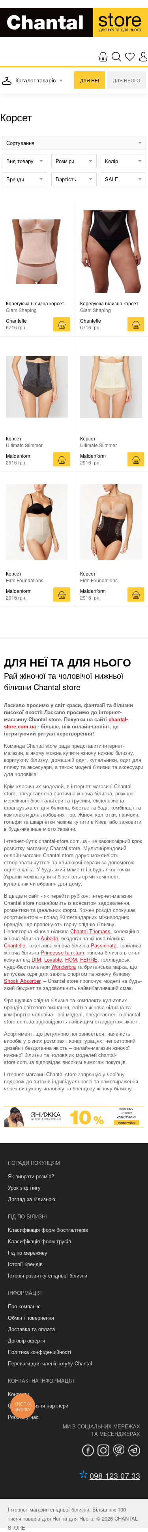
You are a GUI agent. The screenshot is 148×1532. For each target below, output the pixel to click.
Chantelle (14, 945)
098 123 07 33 (115, 1475)
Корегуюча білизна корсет (35, 303)
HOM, (72, 959)
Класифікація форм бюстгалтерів (48, 1229)
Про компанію (24, 1306)
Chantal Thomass (90, 931)
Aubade (49, 938)
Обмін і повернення (31, 1317)
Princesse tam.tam (62, 952)
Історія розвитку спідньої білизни (47, 1275)
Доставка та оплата (31, 1329)
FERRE (88, 959)
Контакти (18, 1394)
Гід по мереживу (27, 1252)
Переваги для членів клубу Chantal (50, 1363)
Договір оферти (26, 1340)
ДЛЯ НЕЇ (89, 80)
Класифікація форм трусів (39, 1241)
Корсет (14, 438)
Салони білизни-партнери (38, 1405)
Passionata (103, 945)
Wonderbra (63, 966)
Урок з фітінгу (24, 1187)
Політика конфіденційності (39, 1352)
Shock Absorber (22, 980)
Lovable (53, 959)
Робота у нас (23, 1417)
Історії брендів (25, 1264)
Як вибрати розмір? (31, 1176)
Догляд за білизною (31, 1199)
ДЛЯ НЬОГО (126, 80)
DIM (36, 959)
